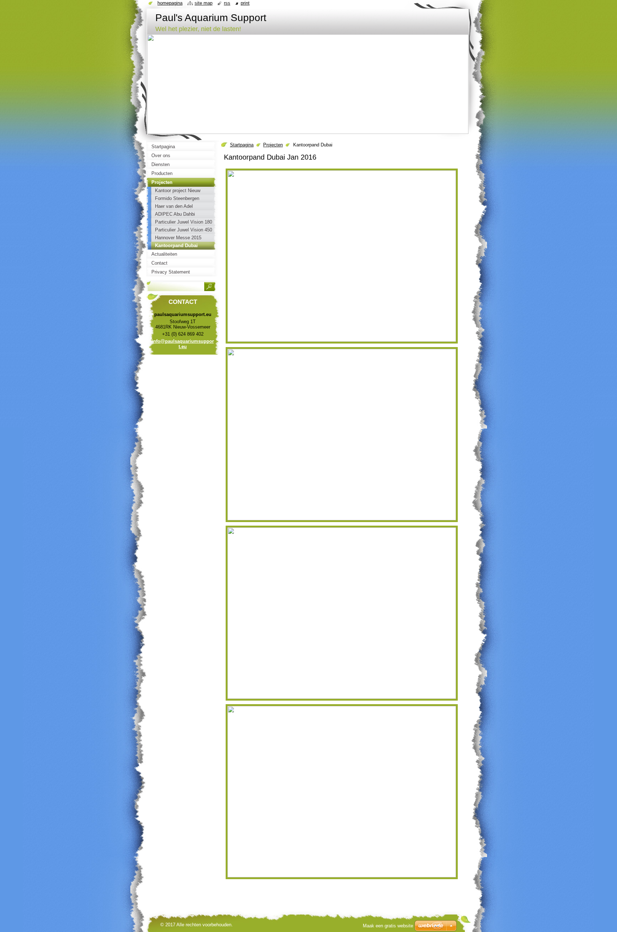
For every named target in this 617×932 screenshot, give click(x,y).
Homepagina (169, 3)
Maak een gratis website (388, 925)
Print (245, 3)
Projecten (273, 144)
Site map (203, 3)
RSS (227, 3)
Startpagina (242, 144)
